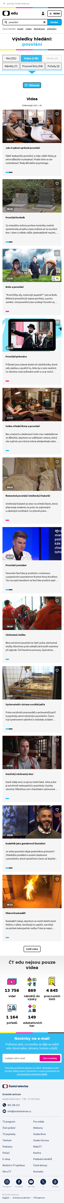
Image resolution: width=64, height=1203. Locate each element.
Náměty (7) (11, 66)
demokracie (39, 28)
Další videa (32, 948)
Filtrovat (34, 85)
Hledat (54, 22)
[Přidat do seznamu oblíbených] (57, 114)
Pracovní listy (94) (32, 66)
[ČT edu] (10, 15)
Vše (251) (11, 58)
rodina (29, 28)
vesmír (20, 28)
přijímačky (52, 28)
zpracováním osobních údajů (32, 1074)
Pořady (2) (53, 66)
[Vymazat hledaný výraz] (44, 22)
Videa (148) (31, 58)
